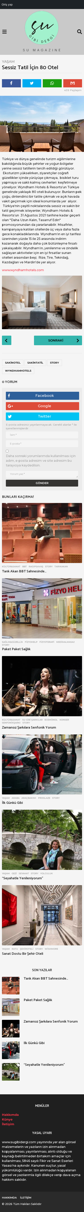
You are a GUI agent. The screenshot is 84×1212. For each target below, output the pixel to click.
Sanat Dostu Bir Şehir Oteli (22, 954)
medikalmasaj (65, 642)
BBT (24, 566)
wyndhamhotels (18, 370)
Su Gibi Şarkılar (32, 720)
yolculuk (46, 873)
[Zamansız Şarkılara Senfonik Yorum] (42, 686)
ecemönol (51, 720)
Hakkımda (10, 1115)
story (54, 362)
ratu (15, 949)
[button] (4, 32)
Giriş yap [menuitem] (7, 4)
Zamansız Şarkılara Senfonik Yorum (29, 728)
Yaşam (8, 62)
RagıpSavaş (36, 566)
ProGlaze (44, 798)
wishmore (51, 949)
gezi (14, 873)
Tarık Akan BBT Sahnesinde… (24, 571)
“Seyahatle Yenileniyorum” (22, 878)
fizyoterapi (46, 642)
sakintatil (35, 362)
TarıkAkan (61, 566)
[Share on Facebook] (11, 83)
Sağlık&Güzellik (12, 642)
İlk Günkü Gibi (12, 803)
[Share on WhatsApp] (52, 83)
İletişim (8, 1124)
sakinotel (13, 362)
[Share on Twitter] (31, 83)
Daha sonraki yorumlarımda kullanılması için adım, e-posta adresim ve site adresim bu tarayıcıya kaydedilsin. (41, 460)
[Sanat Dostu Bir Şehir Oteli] (42, 915)
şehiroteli (26, 949)
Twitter (44, 416)
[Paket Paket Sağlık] (42, 608)
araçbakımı (28, 798)
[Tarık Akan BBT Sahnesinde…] (42, 533)
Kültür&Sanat (11, 566)
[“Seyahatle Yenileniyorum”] (42, 840)
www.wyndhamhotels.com (23, 270)
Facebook (44, 396)
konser (64, 720)
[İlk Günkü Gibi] (42, 764)
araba (16, 798)
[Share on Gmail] (72, 83)
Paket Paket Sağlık (16, 649)
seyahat (24, 873)
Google (44, 406)
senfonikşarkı (11, 723)
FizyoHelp (31, 642)
